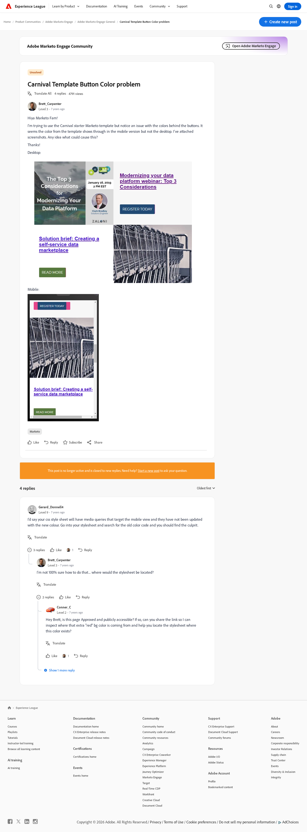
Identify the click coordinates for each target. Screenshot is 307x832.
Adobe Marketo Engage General (96, 21)
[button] (280, 22)
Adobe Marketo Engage (59, 21)
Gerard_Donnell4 (51, 507)
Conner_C (64, 607)
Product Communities (28, 21)
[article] (116, 529)
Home (7, 21)
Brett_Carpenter (50, 104)
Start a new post (148, 470)
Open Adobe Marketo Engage (254, 46)
